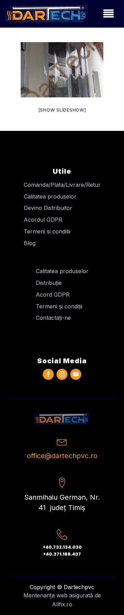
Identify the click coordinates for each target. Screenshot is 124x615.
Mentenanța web (45, 595)
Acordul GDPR (43, 219)
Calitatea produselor (50, 196)
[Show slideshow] (62, 110)
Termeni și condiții (59, 306)
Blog (29, 243)
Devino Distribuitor (48, 207)
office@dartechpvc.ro (62, 456)
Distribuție (49, 282)
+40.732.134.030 (62, 547)
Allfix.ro (62, 604)
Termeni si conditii (47, 231)
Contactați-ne (53, 317)
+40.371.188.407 (62, 554)
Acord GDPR (53, 294)
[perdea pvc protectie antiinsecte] (62, 69)
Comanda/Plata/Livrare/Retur (62, 184)
